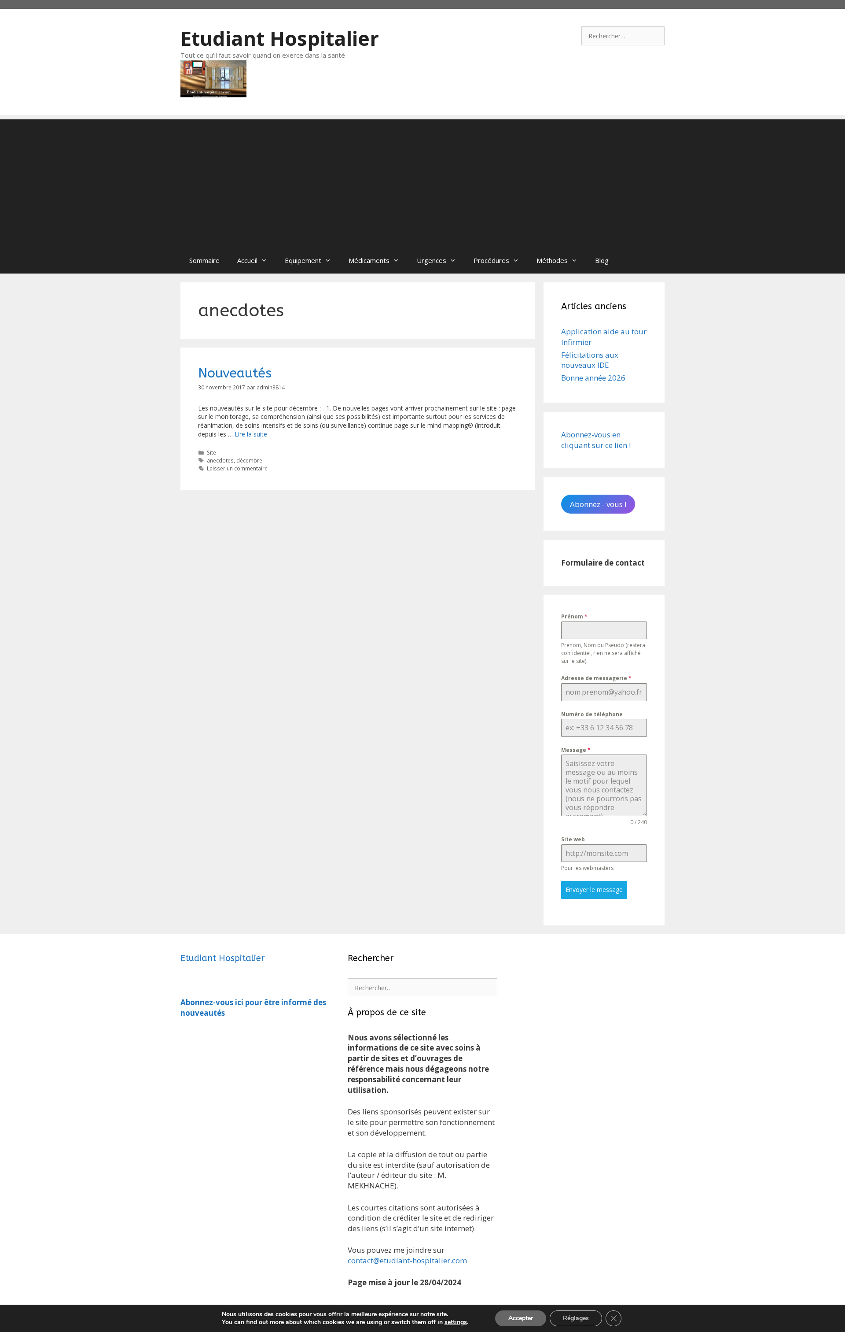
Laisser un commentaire (237, 468)
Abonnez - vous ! (598, 504)
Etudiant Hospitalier (279, 38)
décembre (249, 460)
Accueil (247, 260)
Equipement (303, 260)
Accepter (520, 1318)
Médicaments (369, 260)
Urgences (431, 260)
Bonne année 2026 (593, 378)
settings (456, 1322)
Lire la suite (251, 434)
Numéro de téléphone (592, 714)
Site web (573, 839)
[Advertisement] (422, 181)
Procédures (491, 260)
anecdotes (220, 460)
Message (576, 750)
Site (211, 452)
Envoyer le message (594, 889)
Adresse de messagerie (596, 678)
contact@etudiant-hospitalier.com (407, 1260)
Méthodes (552, 260)
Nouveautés (235, 373)
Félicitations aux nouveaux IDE (589, 360)
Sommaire (204, 260)
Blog (602, 260)
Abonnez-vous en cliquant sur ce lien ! (596, 439)
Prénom (574, 616)
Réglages (576, 1318)
